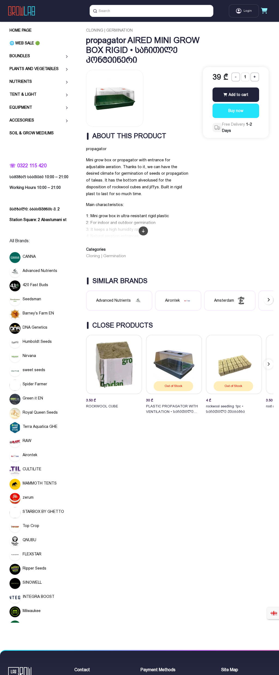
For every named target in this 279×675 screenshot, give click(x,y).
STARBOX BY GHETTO (43, 511)
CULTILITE (32, 469)
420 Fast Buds (35, 285)
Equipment (21, 107)
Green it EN (33, 398)
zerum (28, 497)
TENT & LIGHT (23, 94)
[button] (268, 364)
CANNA (29, 256)
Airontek (30, 455)
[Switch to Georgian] (273, 613)
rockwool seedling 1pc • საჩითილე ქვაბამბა (225, 409)
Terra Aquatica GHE (40, 426)
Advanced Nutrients (40, 270)
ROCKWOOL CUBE (102, 406)
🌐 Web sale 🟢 (25, 43)
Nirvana (29, 355)
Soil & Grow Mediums (32, 133)
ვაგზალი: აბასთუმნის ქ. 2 (35, 209)
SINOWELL (32, 582)
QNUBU (29, 540)
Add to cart (238, 94)
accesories (22, 120)
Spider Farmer (35, 384)
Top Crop (31, 525)
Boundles (20, 56)
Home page (21, 30)
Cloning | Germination (109, 30)
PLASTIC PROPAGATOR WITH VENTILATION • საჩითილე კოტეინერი (172, 409)
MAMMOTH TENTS (40, 483)
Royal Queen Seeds (40, 412)
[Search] (95, 10)
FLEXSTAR (32, 554)
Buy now (235, 110)
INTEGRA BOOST (38, 596)
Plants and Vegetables (34, 68)
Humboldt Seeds (37, 341)
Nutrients (21, 81)
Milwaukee (32, 611)
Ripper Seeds (34, 568)
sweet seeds (34, 370)
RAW (27, 440)
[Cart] (264, 11)
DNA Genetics (35, 327)
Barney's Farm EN (38, 313)
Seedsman (32, 299)
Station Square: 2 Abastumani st (38, 219)
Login (248, 11)
